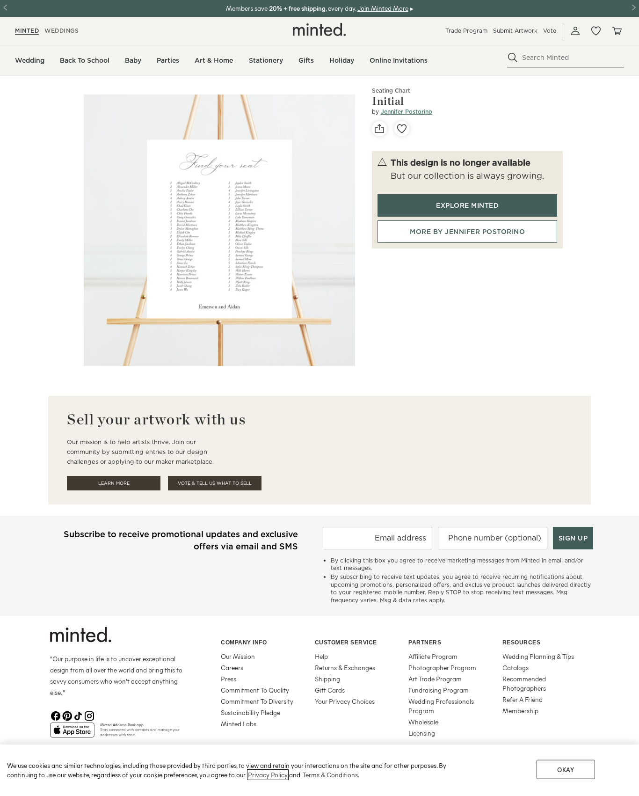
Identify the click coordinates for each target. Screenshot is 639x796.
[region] (319, 770)
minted (27, 30)
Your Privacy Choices (345, 701)
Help (321, 656)
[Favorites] (595, 30)
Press (228, 678)
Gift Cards (330, 690)
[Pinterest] (67, 715)
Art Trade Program (435, 678)
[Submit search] (512, 57)
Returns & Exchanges (345, 667)
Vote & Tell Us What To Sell (215, 483)
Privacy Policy (268, 774)
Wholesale (423, 721)
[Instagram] (89, 715)
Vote (549, 30)
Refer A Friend (522, 699)
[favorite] (401, 128)
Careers (232, 667)
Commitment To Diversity (257, 701)
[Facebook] (55, 715)
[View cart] (616, 30)
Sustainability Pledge (250, 712)
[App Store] (72, 734)
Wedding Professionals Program (441, 706)
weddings (61, 30)
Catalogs (515, 667)
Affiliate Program (432, 656)
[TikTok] (78, 715)
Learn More (114, 483)
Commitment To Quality (255, 690)
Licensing (421, 733)
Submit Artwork (515, 30)
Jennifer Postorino (406, 111)
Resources (521, 642)
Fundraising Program (438, 690)
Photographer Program (442, 667)
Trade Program (466, 30)
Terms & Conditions (330, 774)
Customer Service (346, 642)
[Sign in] (575, 30)
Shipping (327, 678)
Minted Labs (238, 723)
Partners (424, 642)
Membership (520, 710)
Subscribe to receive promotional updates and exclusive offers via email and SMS (181, 540)
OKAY (565, 770)
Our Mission (238, 656)
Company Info (244, 642)
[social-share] (379, 128)
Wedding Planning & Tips (538, 656)
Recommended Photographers (524, 683)
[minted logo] (319, 29)
